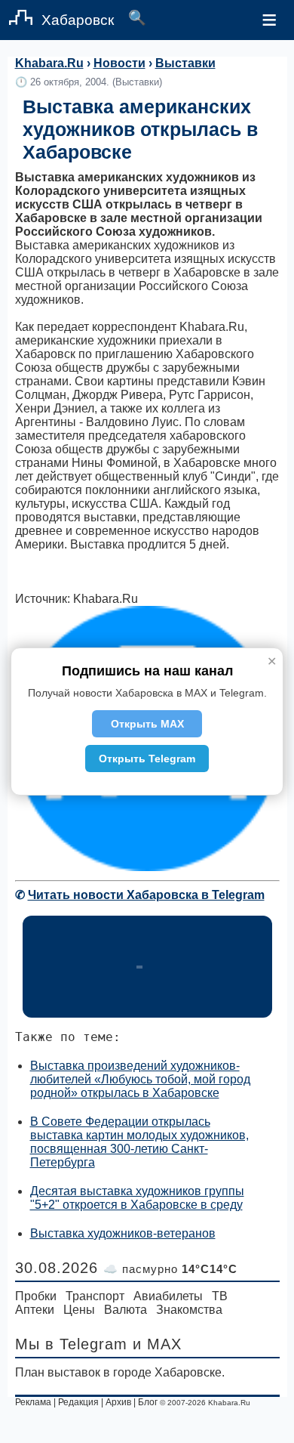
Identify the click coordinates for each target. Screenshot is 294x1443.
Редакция (78, 1402)
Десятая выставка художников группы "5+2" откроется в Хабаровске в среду (137, 1198)
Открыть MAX (147, 724)
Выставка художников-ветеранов (123, 1233)
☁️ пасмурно (170, 1268)
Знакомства (189, 1309)
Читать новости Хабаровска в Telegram (146, 894)
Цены (79, 1309)
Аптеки (34, 1309)
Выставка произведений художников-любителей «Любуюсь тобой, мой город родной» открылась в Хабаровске (140, 1079)
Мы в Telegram (71, 1344)
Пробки (36, 1296)
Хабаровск (77, 20)
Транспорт (95, 1296)
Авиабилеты (168, 1296)
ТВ (220, 1296)
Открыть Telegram (147, 758)
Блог (148, 1402)
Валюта (125, 1309)
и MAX (157, 1344)
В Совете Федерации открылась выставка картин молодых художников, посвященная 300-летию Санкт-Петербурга (139, 1142)
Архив (118, 1402)
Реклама (33, 1402)
